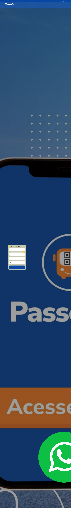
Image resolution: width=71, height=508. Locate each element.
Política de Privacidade (53, 6)
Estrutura (15, 6)
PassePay (10, 6)
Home (6, 6)
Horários (20, 6)
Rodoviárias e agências (34, 6)
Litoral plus (26, 6)
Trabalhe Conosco (56, 1)
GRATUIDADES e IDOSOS (44, 6)
